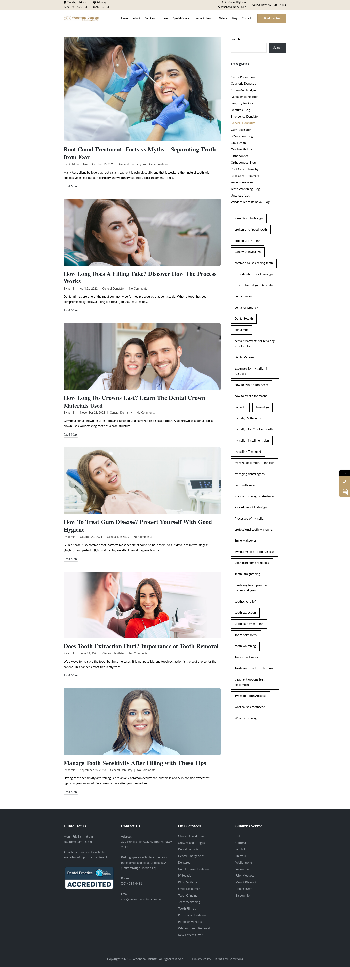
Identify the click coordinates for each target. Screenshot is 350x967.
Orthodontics (239, 156)
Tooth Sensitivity (246, 635)
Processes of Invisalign (250, 518)
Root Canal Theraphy (244, 169)
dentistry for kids (242, 103)
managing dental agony (250, 474)
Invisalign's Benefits (248, 418)
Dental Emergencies (191, 856)
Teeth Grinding (187, 895)
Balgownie (242, 895)
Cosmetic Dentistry (243, 83)
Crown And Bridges (243, 90)
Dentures (184, 862)
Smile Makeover (245, 540)
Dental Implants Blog (244, 96)
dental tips (241, 329)
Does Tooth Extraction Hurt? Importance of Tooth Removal (141, 645)
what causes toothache (250, 707)
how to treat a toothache (251, 396)
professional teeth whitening (254, 529)
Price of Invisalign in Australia (254, 496)
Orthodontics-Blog (243, 162)
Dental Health (244, 318)
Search (235, 39)
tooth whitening (245, 646)
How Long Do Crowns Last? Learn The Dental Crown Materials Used (134, 401)
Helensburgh (243, 888)
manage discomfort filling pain (254, 462)
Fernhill (240, 849)
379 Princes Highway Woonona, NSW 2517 (233, 5)
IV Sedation (185, 875)
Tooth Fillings (187, 908)
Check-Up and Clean (191, 836)
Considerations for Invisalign (254, 274)
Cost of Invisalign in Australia (254, 285)
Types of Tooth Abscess (250, 696)
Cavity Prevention (243, 77)
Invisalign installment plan (252, 440)
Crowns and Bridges (191, 843)
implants (240, 407)
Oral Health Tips (241, 149)
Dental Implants (188, 849)
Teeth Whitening (189, 902)
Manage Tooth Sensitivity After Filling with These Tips (135, 762)
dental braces (243, 296)
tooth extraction (245, 612)
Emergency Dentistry (245, 116)
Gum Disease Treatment (194, 869)
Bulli (238, 836)
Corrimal (241, 843)
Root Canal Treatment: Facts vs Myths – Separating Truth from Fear (140, 153)
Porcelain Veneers (190, 921)
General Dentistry (130, 164)
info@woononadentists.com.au (141, 899)
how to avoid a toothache (252, 385)
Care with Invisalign (248, 251)
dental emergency (246, 307)
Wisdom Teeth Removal (194, 928)
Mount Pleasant (245, 882)
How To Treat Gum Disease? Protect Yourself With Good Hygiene (138, 525)
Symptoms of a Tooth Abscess (254, 551)
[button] (271, 18)
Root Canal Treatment (156, 164)
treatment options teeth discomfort (250, 682)
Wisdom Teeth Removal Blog (250, 202)
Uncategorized (240, 195)
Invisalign (262, 407)
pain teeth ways (245, 485)
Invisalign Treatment (248, 451)
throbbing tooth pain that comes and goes (251, 588)
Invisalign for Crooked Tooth (254, 429)
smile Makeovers (242, 182)
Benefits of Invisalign (249, 218)
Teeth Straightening (247, 574)
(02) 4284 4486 (131, 883)
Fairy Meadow (244, 875)
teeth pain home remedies (252, 562)
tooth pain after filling (249, 623)
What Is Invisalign (246, 718)
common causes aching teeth (254, 263)
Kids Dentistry (187, 882)
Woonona (242, 869)
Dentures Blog (240, 110)
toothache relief (245, 601)
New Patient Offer (190, 935)
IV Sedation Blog (242, 136)
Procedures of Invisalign (251, 507)
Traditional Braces (246, 657)
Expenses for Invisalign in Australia (251, 371)
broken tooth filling (247, 240)
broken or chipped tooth (251, 229)
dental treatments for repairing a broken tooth (255, 344)
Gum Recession (241, 129)
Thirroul (240, 856)
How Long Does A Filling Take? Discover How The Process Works (140, 277)
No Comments (138, 288)
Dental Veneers (245, 357)
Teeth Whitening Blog (245, 189)
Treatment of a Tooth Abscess (254, 668)
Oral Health (238, 143)
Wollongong (243, 862)
